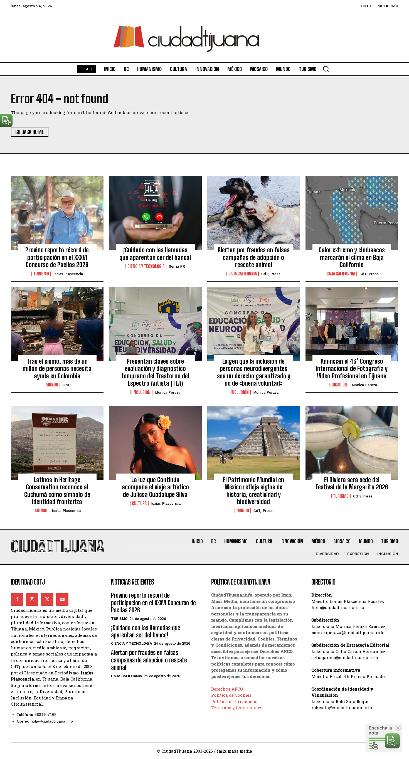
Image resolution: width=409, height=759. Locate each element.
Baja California (242, 274)
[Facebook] (17, 599)
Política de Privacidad (234, 701)
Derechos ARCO (227, 689)
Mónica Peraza (167, 392)
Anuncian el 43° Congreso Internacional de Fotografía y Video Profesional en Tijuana (352, 369)
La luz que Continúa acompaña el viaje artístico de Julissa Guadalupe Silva (155, 487)
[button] (325, 68)
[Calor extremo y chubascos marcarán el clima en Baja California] (351, 213)
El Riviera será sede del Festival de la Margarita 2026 (352, 483)
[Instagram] (32, 599)
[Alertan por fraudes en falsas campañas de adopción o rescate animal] (253, 213)
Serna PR (177, 266)
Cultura (139, 503)
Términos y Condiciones (236, 707)
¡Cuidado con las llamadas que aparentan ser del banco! (155, 253)
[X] (47, 599)
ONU (67, 385)
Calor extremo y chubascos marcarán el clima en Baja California (352, 257)
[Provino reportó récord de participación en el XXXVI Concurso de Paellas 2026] (57, 213)
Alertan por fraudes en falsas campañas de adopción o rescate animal (254, 257)
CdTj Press (270, 274)
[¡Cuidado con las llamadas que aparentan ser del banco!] (155, 213)
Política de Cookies (231, 695)
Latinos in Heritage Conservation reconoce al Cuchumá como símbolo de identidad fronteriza (57, 491)
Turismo (41, 274)
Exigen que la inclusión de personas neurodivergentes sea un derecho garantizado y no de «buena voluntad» (253, 372)
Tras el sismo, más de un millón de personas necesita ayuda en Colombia (57, 369)
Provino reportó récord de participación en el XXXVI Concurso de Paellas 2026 (57, 257)
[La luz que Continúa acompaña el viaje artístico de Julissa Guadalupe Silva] (155, 443)
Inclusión (141, 392)
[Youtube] (62, 599)
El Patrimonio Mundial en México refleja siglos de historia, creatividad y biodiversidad (253, 491)
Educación (338, 385)
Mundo (52, 385)
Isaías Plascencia (68, 274)
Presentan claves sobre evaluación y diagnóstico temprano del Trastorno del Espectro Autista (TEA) (155, 372)
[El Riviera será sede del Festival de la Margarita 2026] (351, 443)
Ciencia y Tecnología (145, 266)
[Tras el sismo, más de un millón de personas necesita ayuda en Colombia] (57, 324)
